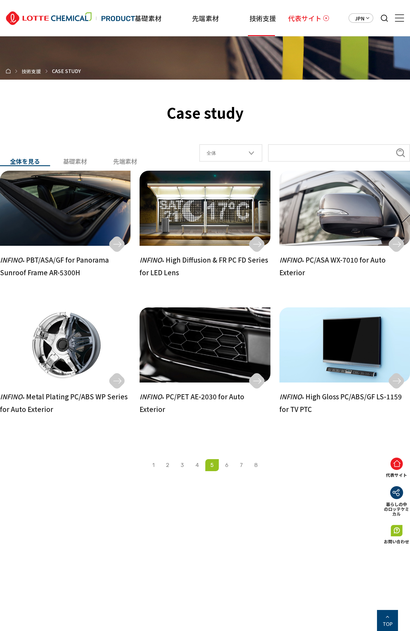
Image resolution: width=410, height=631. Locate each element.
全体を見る (25, 161)
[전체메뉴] (399, 18)
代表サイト (304, 18)
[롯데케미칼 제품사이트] (70, 18)
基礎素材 (148, 18)
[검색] (384, 18)
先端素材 (205, 18)
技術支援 (262, 18)
